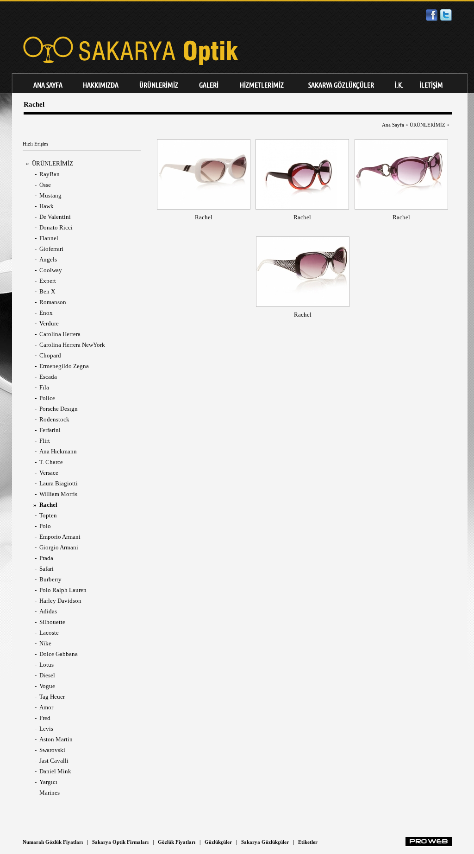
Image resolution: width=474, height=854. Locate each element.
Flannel (48, 238)
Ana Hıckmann (58, 451)
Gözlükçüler (218, 842)
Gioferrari (51, 248)
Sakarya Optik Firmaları (120, 842)
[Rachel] (203, 205)
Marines (49, 792)
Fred (44, 717)
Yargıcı (48, 781)
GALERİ (208, 85)
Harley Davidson (60, 600)
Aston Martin (56, 739)
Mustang (50, 195)
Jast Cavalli (54, 760)
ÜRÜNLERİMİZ (158, 85)
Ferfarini (50, 430)
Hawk (46, 206)
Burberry (50, 579)
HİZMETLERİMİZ (262, 85)
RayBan (49, 174)
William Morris (58, 494)
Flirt (44, 440)
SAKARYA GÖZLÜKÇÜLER (341, 85)
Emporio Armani (60, 536)
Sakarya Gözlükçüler (265, 842)
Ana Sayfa (393, 124)
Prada (46, 557)
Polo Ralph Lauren (63, 589)
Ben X (47, 291)
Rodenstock (54, 419)
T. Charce (51, 462)
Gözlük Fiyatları (176, 842)
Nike (45, 643)
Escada (48, 376)
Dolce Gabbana (58, 653)
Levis (46, 728)
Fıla (44, 387)
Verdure (49, 323)
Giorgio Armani (58, 547)
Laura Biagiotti (58, 483)
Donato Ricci (56, 227)
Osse (45, 184)
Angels (48, 259)
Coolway (50, 270)
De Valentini (55, 216)
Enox (46, 312)
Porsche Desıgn (58, 408)
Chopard (50, 355)
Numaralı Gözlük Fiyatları (53, 842)
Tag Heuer (52, 696)
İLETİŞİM (431, 85)
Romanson (52, 302)
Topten (48, 515)
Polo (45, 526)
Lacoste (49, 632)
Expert (47, 280)
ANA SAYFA (47, 85)
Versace (48, 472)
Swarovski (52, 749)
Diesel (47, 675)
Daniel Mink (55, 771)
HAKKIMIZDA (100, 85)
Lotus (46, 664)
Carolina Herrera (60, 334)
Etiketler (308, 842)
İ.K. (399, 85)
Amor (46, 707)
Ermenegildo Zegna (64, 366)
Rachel (203, 217)
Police (47, 398)
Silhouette (52, 621)
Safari (46, 568)
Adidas (48, 611)
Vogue (47, 685)
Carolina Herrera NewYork (72, 344)
